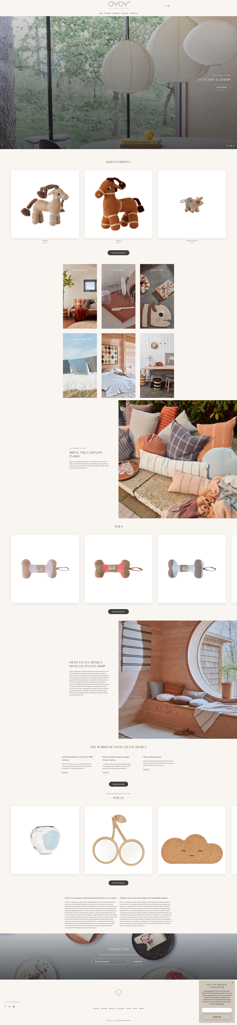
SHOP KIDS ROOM (194, 87)
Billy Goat (45, 240)
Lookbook (116, 13)
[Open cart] (168, 6)
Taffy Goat (118, 240)
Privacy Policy (220, 1004)
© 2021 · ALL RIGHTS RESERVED (118, 1020)
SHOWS (128, 1008)
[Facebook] (5, 1006)
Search (141, 1008)
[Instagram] (9, 1006)
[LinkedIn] (13, 1006)
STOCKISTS (124, 13)
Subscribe (217, 1017)
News (135, 1008)
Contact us (134, 13)
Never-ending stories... (152, 757)
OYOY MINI (107, 13)
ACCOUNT (96, 1008)
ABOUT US (112, 1008)
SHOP (101, 13)
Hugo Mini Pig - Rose (192, 240)
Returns (104, 1008)
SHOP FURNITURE (219, 87)
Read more (65, 772)
